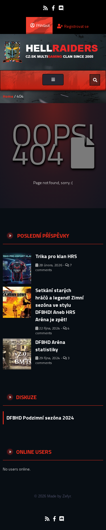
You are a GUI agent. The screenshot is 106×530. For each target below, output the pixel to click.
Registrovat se (76, 26)
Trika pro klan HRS (56, 256)
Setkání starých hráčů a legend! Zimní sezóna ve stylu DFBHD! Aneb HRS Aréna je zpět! (59, 304)
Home (8, 96)
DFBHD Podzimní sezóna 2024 (40, 418)
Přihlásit (43, 25)
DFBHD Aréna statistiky (50, 345)
